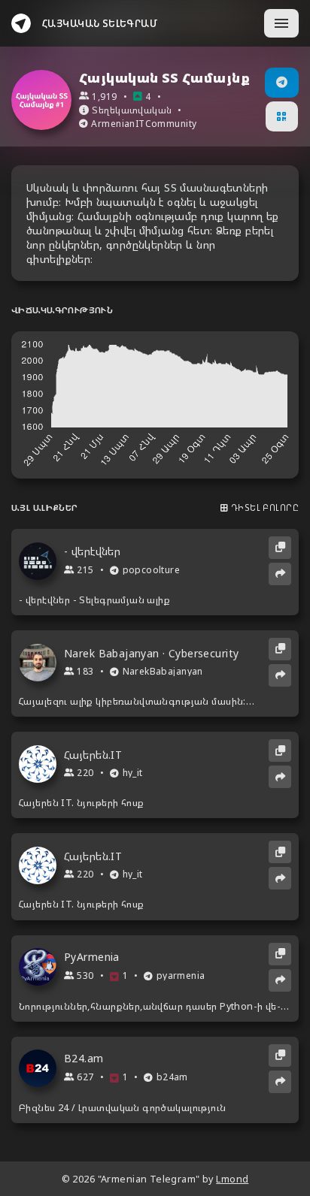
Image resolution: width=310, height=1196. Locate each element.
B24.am (84, 1058)
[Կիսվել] (280, 574)
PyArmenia (92, 957)
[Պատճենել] (280, 547)
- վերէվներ (92, 551)
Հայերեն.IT (93, 755)
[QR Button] (281, 116)
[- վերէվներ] (41, 561)
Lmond (232, 1179)
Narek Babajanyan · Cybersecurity (151, 653)
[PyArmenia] (41, 967)
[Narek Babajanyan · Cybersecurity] (41, 662)
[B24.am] (41, 1068)
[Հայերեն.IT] (41, 764)
